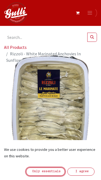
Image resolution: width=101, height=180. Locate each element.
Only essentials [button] (45, 171)
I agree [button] (81, 171)
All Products (15, 47)
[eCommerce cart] (77, 13)
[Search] (92, 37)
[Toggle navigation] (91, 13)
